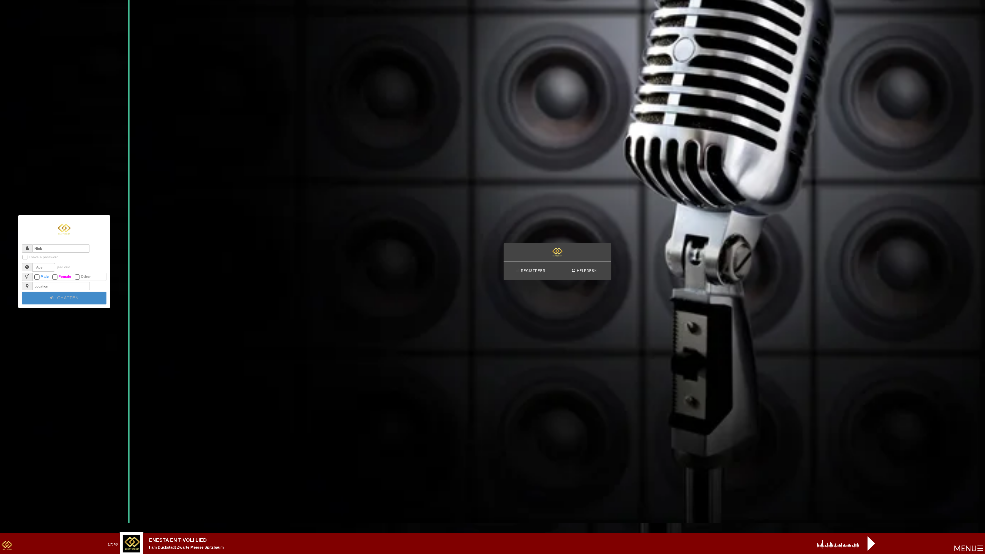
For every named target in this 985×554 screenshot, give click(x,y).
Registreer (532, 271)
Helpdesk (586, 271)
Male (45, 276)
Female (64, 276)
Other (86, 276)
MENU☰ (969, 549)
